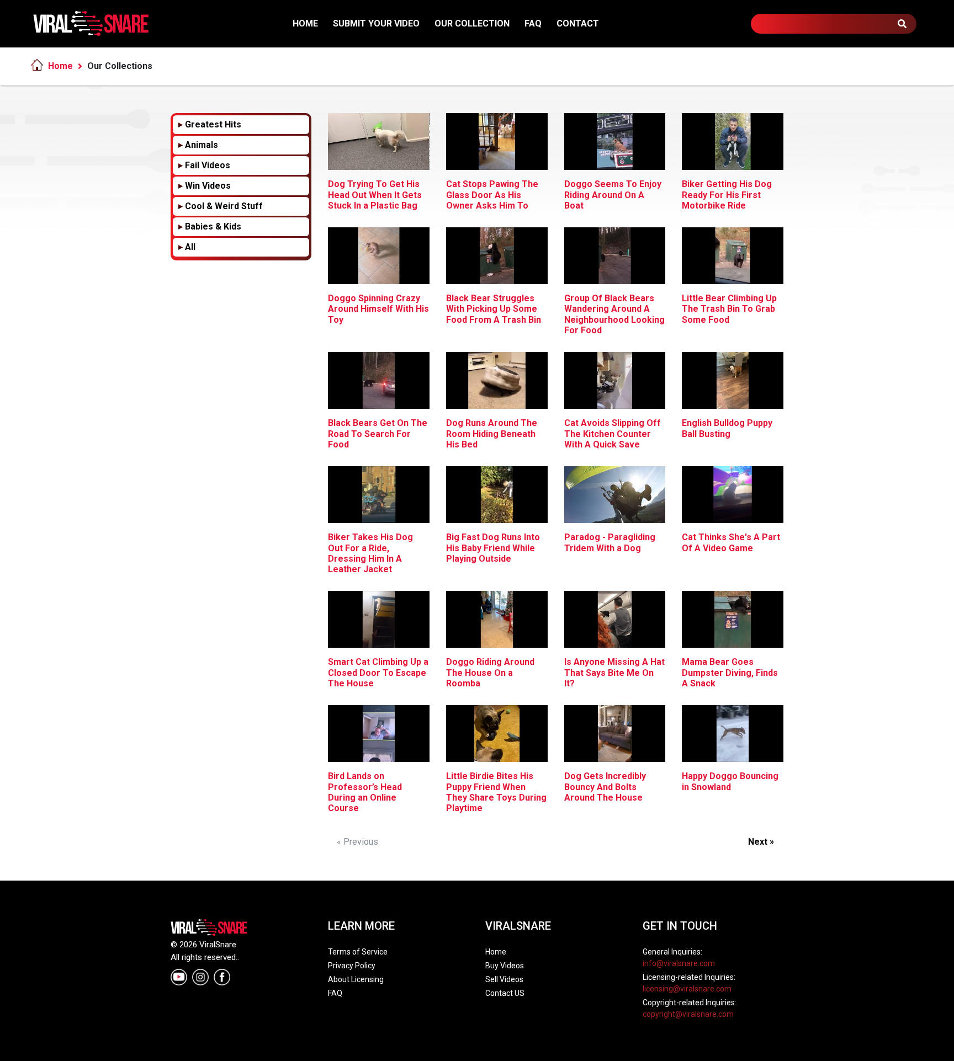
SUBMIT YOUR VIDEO (376, 23)
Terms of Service (358, 951)
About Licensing (356, 979)
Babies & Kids (213, 226)
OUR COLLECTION (472, 23)
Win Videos (208, 185)
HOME (305, 23)
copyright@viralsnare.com (688, 1014)
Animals (201, 145)
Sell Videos (504, 979)
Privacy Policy (351, 965)
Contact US (504, 993)
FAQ (533, 23)
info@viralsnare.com (679, 963)
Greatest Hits (213, 124)
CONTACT (577, 23)
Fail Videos (207, 165)
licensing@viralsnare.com (687, 988)
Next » (761, 841)
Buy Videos (504, 965)
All (190, 247)
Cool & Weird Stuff (224, 206)
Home (60, 66)
